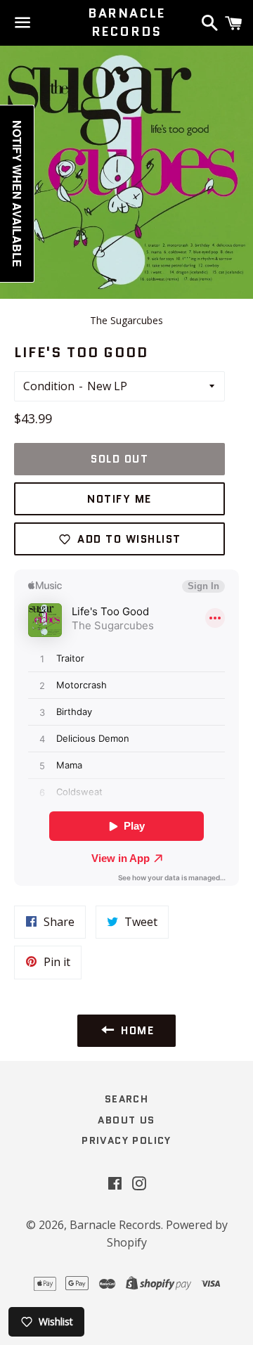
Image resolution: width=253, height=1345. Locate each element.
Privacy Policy (126, 1140)
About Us (126, 1120)
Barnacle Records (126, 22)
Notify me (119, 499)
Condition (48, 386)
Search (126, 1099)
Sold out (119, 459)
